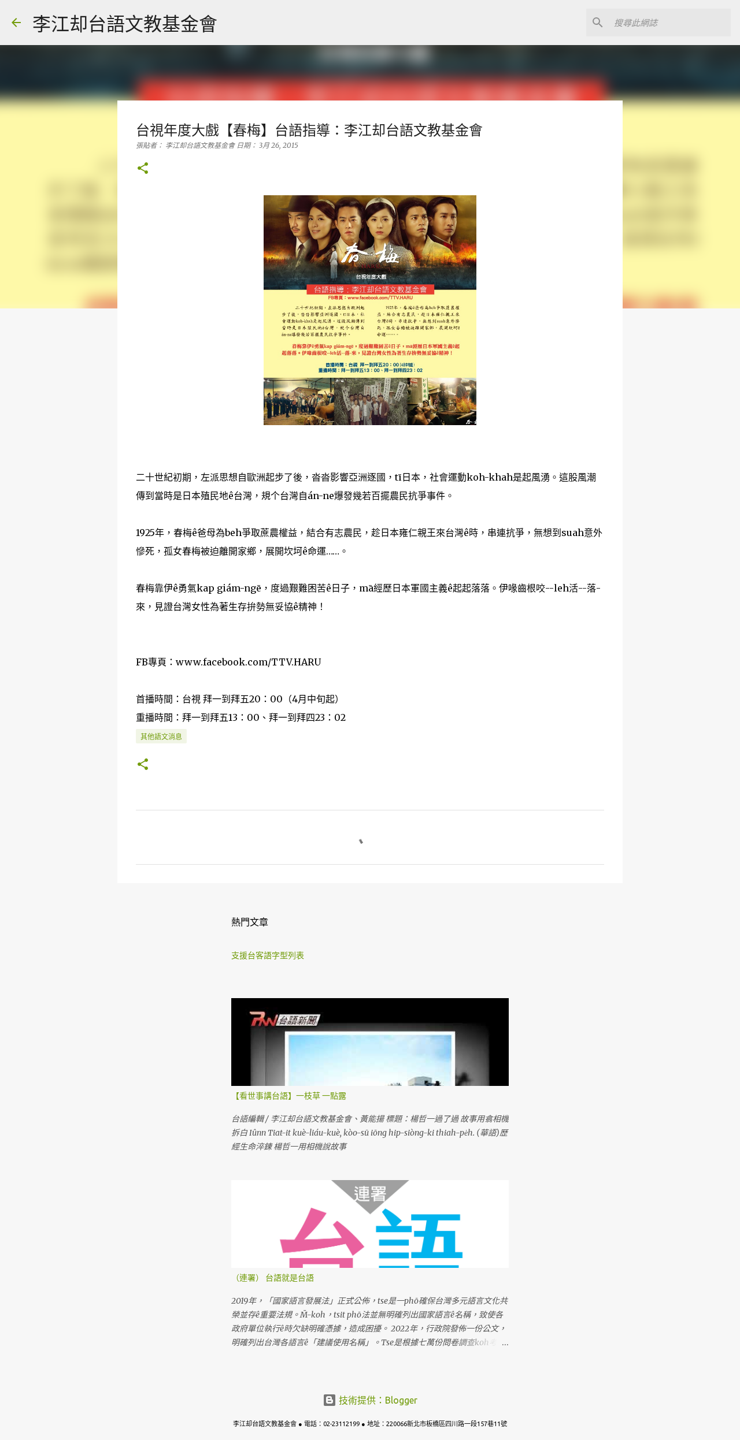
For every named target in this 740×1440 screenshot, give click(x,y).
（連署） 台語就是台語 (272, 1277)
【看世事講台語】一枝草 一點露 (288, 1095)
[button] (143, 169)
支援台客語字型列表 (267, 955)
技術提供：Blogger (376, 1400)
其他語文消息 (161, 737)
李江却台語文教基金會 (124, 23)
